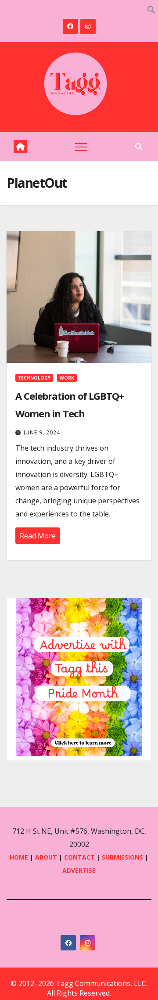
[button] (151, 9)
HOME (19, 857)
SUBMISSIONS (122, 857)
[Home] (20, 146)
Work (67, 378)
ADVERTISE (79, 870)
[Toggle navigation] (81, 146)
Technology (34, 378)
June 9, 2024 (42, 432)
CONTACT (80, 857)
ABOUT (46, 857)
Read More (38, 536)
